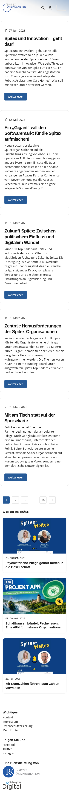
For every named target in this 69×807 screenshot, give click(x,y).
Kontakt (8, 717)
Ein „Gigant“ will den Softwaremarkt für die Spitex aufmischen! (32, 133)
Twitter (7, 749)
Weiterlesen (16, 97)
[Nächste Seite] (52, 500)
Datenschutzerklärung (18, 726)
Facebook (9, 745)
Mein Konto (10, 730)
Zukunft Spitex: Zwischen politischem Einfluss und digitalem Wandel (30, 236)
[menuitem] (6, 500)
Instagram (9, 753)
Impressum (10, 722)
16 (43, 500)
